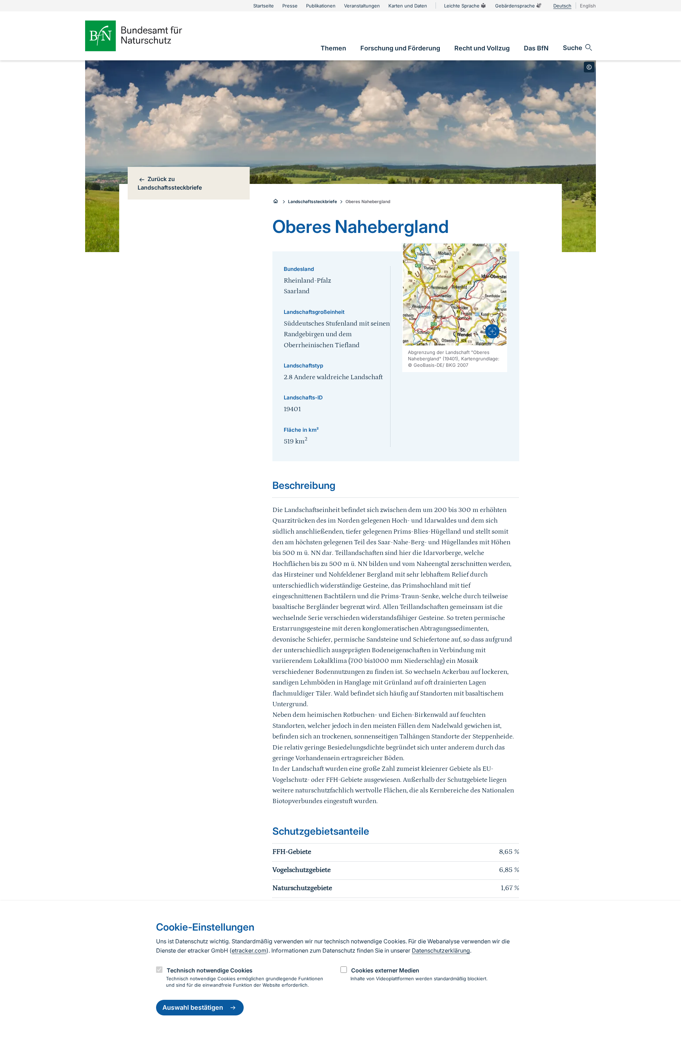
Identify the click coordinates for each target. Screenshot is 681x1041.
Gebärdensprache (515, 6)
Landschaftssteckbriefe (312, 201)
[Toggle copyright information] (589, 67)
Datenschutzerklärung (441, 950)
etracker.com (249, 950)
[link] (333, 48)
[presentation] (492, 331)
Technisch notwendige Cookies (210, 970)
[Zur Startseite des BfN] (145, 36)
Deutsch (562, 6)
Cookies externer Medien (385, 970)
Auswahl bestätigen (192, 1008)
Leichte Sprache (462, 6)
